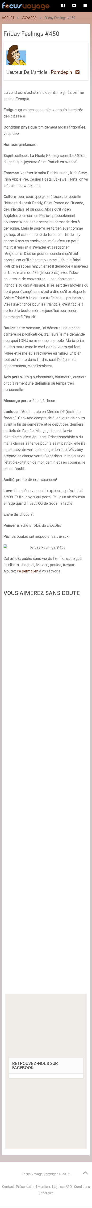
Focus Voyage (32, 1174)
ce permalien (27, 571)
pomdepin (61, 72)
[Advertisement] (46, 797)
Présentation (25, 1187)
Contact (8, 1187)
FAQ (69, 1187)
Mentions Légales (51, 1187)
